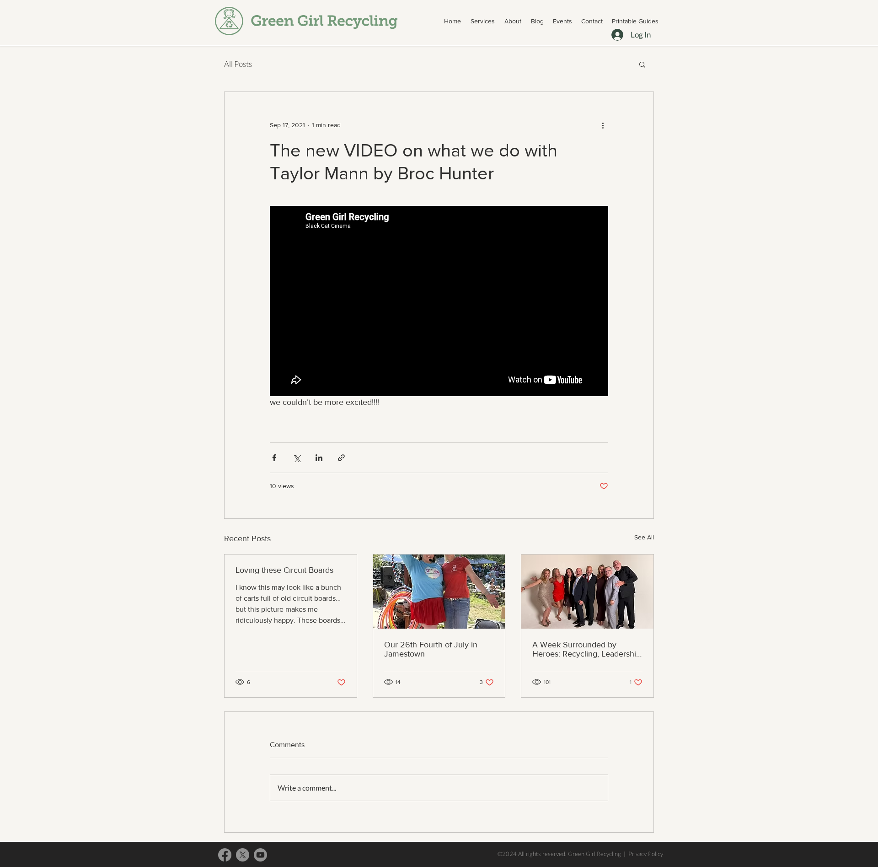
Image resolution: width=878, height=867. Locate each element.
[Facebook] (224, 855)
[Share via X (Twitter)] (296, 457)
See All (644, 537)
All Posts (238, 64)
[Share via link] (341, 457)
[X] (242, 855)
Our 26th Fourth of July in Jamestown (430, 649)
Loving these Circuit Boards (284, 570)
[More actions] (602, 124)
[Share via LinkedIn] (319, 457)
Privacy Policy (645, 853)
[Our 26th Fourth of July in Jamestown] (439, 592)
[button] (482, 21)
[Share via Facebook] (274, 457)
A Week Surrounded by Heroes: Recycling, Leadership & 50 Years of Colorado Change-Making (586, 649)
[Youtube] (260, 855)
